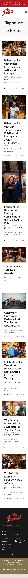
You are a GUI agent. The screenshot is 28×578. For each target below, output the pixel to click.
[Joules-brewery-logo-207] (7, 9)
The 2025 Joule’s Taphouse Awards (13, 269)
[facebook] (24, 541)
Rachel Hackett (10, 76)
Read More (7, 88)
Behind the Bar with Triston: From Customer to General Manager (12, 67)
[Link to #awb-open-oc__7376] (26, 12)
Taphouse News (19, 227)
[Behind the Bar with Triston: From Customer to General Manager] (14, 48)
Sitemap (12, 564)
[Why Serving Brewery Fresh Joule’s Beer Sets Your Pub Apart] (14, 408)
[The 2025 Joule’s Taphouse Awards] (14, 254)
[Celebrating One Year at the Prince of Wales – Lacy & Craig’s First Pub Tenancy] (14, 350)
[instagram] (20, 541)
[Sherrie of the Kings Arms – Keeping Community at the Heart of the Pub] (14, 182)
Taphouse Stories (8, 228)
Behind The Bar (12, 77)
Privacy (6, 564)
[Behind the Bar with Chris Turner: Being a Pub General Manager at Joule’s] (14, 107)
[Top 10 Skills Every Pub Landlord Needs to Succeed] (14, 461)
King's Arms (11, 227)
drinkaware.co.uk (7, 555)
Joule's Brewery (10, 275)
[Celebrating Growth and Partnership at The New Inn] (14, 301)
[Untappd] (15, 541)
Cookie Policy (20, 564)
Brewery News (12, 434)
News (9, 277)
